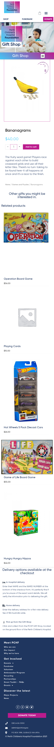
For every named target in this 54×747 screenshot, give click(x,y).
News (6, 698)
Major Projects (11, 695)
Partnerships (10, 679)
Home (7, 185)
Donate (7, 663)
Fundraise (8, 666)
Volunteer (8, 669)
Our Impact (9, 650)
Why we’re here (11, 653)
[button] (46, 13)
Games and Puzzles (20, 185)
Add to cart (31, 147)
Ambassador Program (14, 673)
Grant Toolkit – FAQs (14, 682)
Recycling (8, 676)
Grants (7, 685)
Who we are (10, 647)
